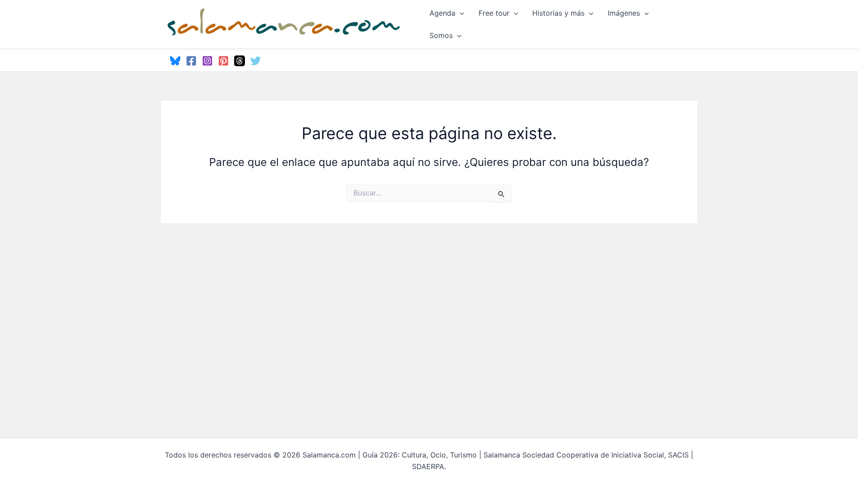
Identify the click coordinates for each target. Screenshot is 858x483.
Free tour (494, 12)
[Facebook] (191, 60)
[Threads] (239, 60)
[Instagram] (207, 60)
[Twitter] (255, 60)
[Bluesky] (175, 60)
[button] (459, 13)
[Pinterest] (223, 60)
